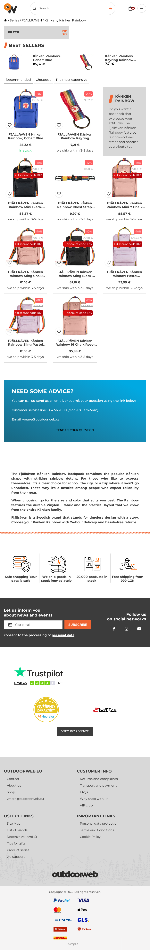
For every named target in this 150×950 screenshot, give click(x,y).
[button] (9, 125)
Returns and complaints (99, 779)
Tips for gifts (16, 843)
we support (16, 857)
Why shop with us (94, 799)
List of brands (17, 830)
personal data (63, 635)
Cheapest (43, 80)
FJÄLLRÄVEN (32, 20)
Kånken (51, 20)
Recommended (18, 80)
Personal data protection (99, 823)
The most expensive (71, 80)
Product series (18, 850)
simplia (73, 944)
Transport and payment (98, 785)
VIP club (86, 805)
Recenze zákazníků (22, 837)
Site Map (14, 823)
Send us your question (75, 430)
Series (14, 20)
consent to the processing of (39, 635)
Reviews (20, 683)
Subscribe (77, 624)
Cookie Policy (90, 837)
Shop (11, 792)
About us (14, 785)
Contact (13, 779)
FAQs (84, 792)
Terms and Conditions (97, 830)
